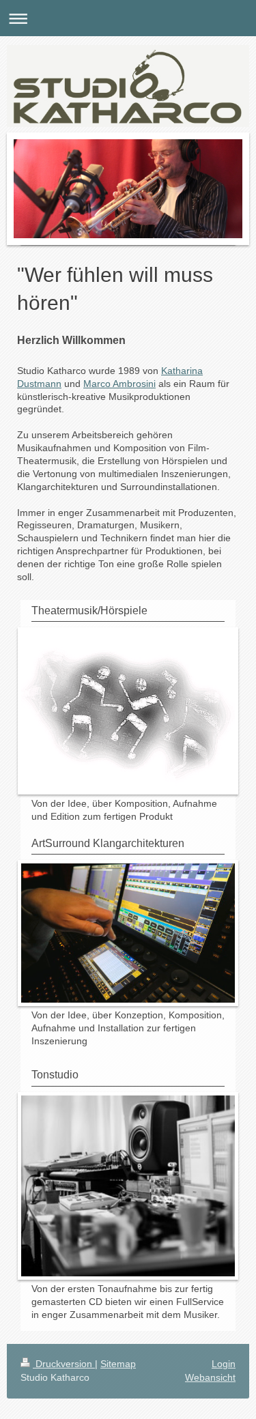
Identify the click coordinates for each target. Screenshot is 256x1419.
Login (224, 1363)
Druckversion (64, 1363)
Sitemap (118, 1363)
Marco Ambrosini (119, 383)
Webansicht (210, 1377)
